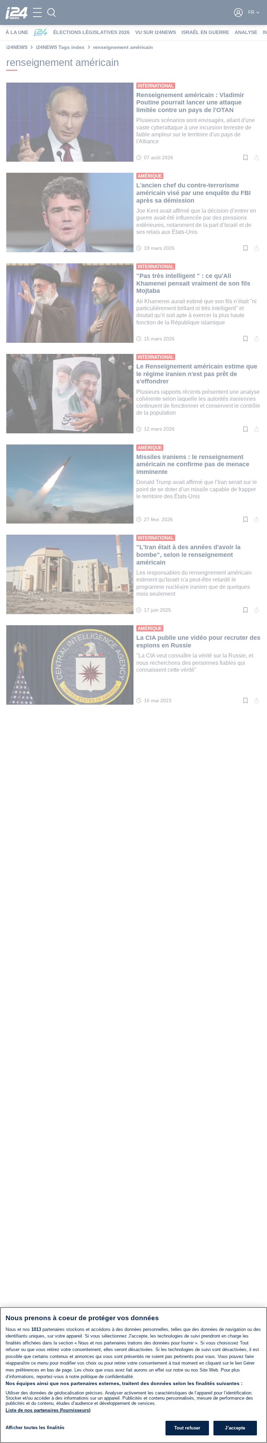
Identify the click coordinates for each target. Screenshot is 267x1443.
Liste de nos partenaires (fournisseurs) (48, 1410)
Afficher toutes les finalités (35, 1427)
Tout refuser (187, 1428)
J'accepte (235, 1428)
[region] (133, 1375)
